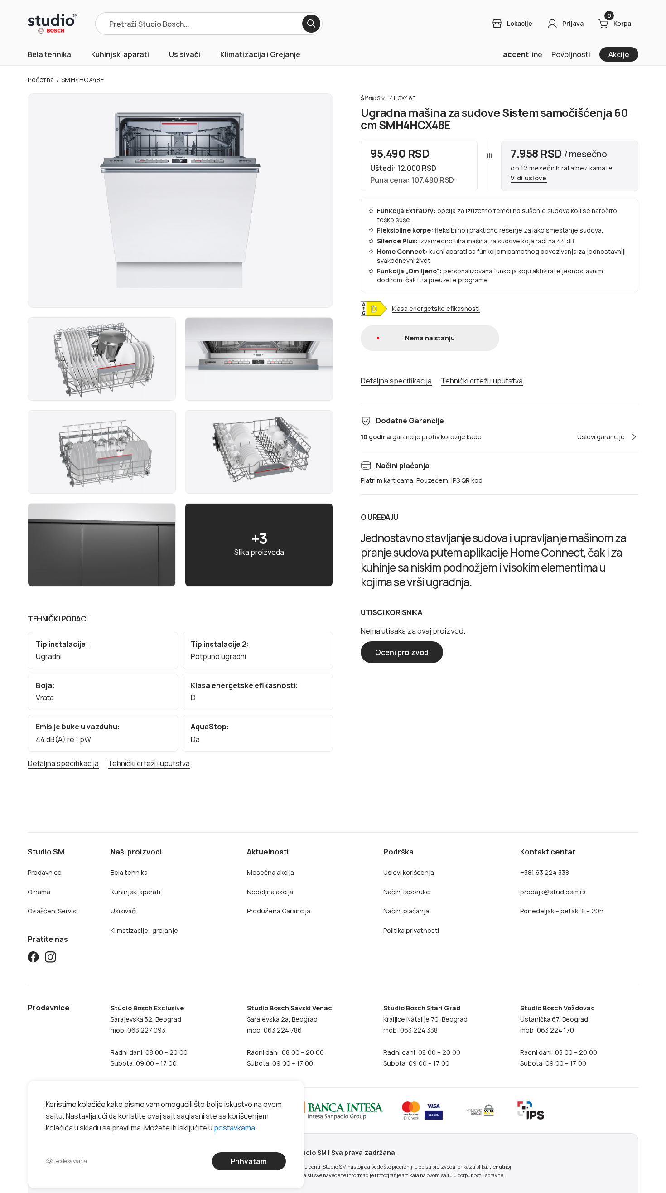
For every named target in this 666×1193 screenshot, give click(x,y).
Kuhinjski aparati (120, 54)
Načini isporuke (406, 891)
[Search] (311, 24)
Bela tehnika (49, 54)
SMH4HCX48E (82, 79)
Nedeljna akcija (270, 891)
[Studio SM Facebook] (33, 958)
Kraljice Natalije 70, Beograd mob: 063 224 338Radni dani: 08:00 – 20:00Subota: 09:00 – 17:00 (425, 1035)
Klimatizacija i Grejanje (260, 54)
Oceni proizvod (402, 652)
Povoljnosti (570, 54)
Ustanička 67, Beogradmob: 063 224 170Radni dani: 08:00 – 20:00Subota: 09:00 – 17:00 (558, 1035)
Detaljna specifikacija (63, 763)
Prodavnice (45, 872)
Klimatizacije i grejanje (144, 930)
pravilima (126, 1127)
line (522, 54)
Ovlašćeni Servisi (52, 911)
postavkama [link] (234, 1127)
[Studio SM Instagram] (50, 958)
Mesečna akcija (270, 872)
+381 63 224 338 (544, 872)
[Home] (52, 24)
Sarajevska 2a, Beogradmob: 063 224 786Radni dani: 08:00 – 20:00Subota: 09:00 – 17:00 (289, 1035)
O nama (39, 891)
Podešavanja (71, 1161)
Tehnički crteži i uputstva (149, 763)
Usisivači (184, 54)
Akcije (618, 54)
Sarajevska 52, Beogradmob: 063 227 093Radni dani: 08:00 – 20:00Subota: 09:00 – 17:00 (149, 1035)
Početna (41, 79)
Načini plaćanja (406, 911)
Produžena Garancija (278, 911)
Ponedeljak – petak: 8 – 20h (561, 911)
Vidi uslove (528, 178)
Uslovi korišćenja (408, 872)
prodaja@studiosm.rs (553, 891)
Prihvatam (249, 1161)
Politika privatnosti (411, 930)
